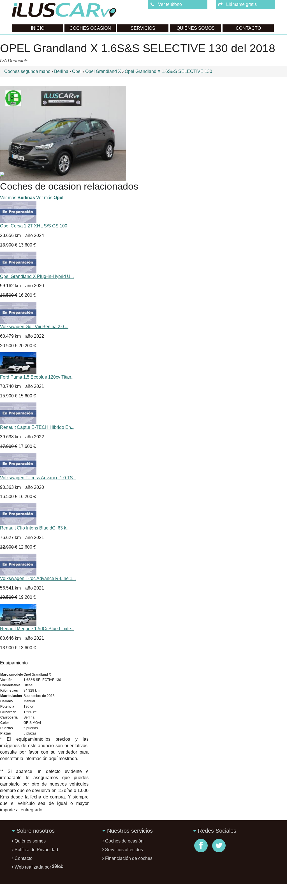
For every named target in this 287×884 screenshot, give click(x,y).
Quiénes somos (30, 841)
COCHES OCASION (90, 28)
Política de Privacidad (36, 849)
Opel (77, 71)
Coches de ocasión (124, 841)
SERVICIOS (143, 28)
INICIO (37, 28)
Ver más (17, 197)
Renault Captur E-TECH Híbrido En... (37, 427)
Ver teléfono (170, 4)
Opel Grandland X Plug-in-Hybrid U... (37, 276)
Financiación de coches (128, 858)
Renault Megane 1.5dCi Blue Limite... (37, 628)
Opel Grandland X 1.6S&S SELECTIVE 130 (168, 71)
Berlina (62, 71)
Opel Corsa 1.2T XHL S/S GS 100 (33, 226)
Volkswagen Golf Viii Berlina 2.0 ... (34, 326)
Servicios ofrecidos (124, 849)
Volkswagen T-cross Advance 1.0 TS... (38, 477)
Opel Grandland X (103, 71)
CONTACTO (248, 28)
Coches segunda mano (28, 71)
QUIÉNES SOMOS (196, 28)
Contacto (24, 858)
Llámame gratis (241, 4)
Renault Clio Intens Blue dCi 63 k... (35, 528)
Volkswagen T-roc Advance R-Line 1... (38, 578)
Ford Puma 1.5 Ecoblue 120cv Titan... (37, 377)
